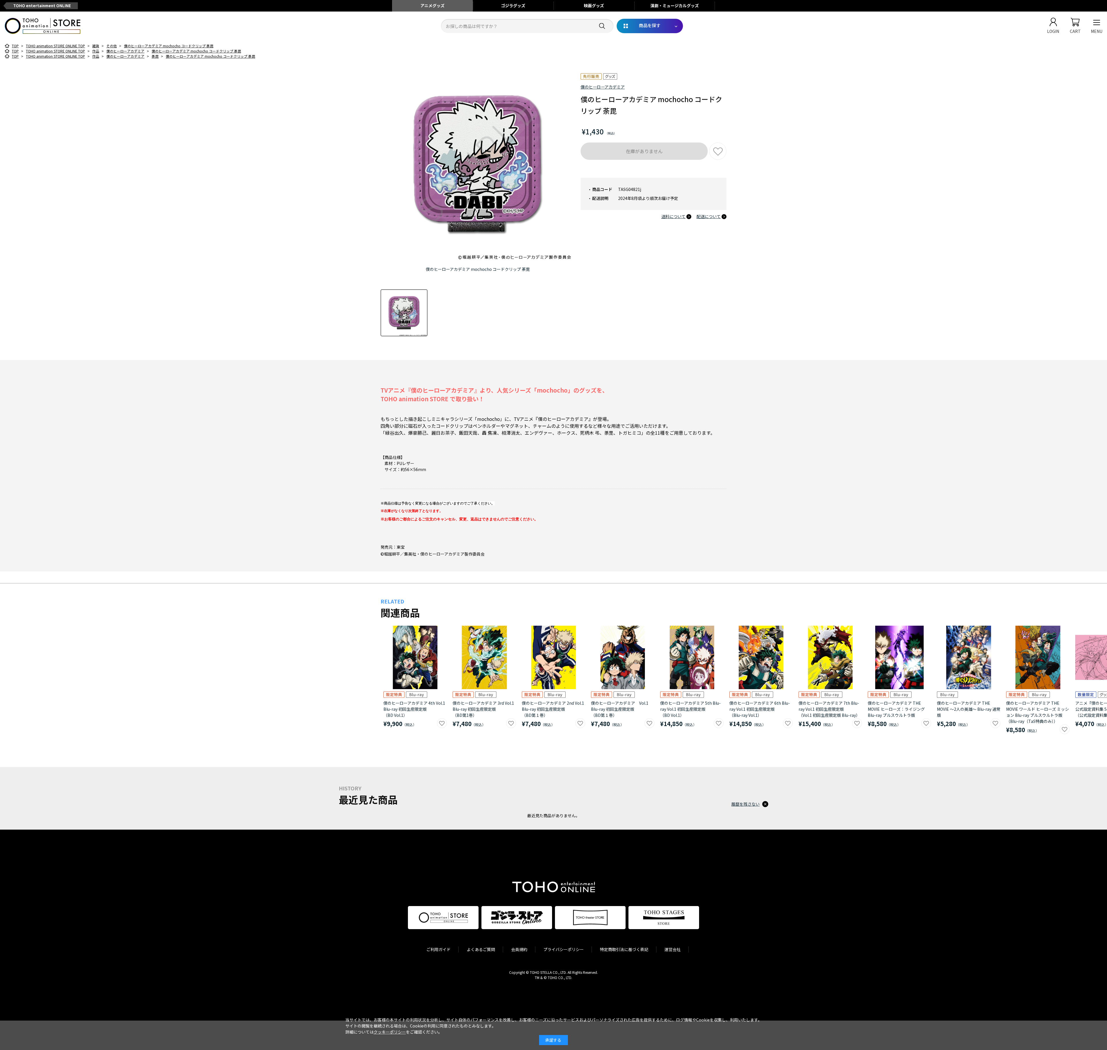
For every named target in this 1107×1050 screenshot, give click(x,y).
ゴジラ (513, 5)
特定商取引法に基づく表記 (624, 949)
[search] (602, 26)
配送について (708, 216)
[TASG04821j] (404, 312)
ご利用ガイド (438, 949)
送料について (673, 216)
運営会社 (672, 949)
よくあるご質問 (481, 949)
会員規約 (519, 949)
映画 (594, 5)
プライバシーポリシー (563, 949)
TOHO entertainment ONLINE (42, 5)
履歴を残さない (745, 804)
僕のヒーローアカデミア (603, 87)
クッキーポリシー (390, 1032)
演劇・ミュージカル (674, 5)
